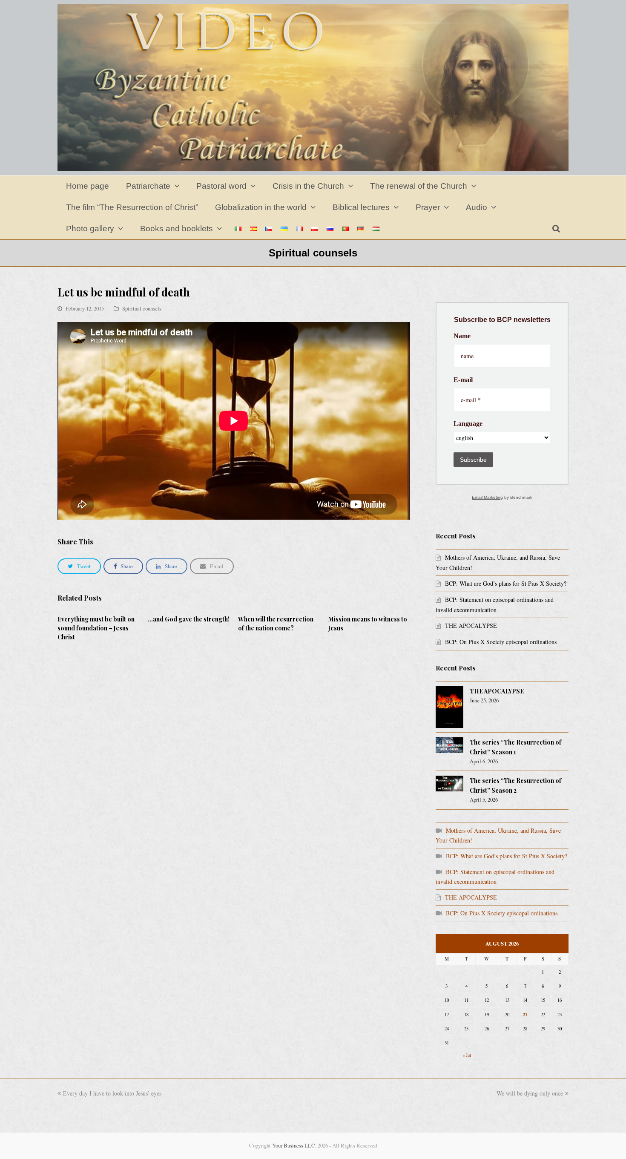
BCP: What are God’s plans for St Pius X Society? (505, 583)
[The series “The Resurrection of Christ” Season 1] (449, 745)
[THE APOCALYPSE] (449, 707)
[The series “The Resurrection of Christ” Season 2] (449, 783)
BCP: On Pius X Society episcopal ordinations (501, 642)
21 (525, 1014)
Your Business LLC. (294, 1145)
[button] (79, 566)
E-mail (463, 380)
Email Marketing (487, 497)
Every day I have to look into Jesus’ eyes (112, 1093)
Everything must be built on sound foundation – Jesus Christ (96, 628)
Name (462, 336)
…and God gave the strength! (189, 619)
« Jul (466, 1055)
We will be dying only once (530, 1093)
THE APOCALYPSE (471, 625)
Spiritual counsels (141, 308)
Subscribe (473, 459)
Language (468, 423)
